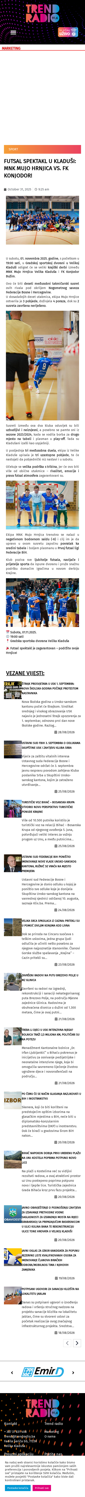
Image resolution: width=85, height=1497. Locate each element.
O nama (50, 1436)
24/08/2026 (66, 910)
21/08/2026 (67, 1019)
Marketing (51, 1432)
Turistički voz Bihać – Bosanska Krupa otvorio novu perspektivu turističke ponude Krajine (48, 807)
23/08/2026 (66, 964)
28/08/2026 (66, 732)
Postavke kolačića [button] (17, 1488)
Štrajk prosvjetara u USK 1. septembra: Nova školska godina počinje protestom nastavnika (50, 688)
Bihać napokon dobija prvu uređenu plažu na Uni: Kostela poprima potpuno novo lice (51, 1157)
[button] (13, 32)
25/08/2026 (66, 791)
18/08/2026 (66, 1333)
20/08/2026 (66, 1142)
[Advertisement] (42, 97)
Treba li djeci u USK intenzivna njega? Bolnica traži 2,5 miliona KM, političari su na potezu (50, 1034)
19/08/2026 (67, 1278)
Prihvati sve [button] (42, 1488)
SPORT (13, 149)
